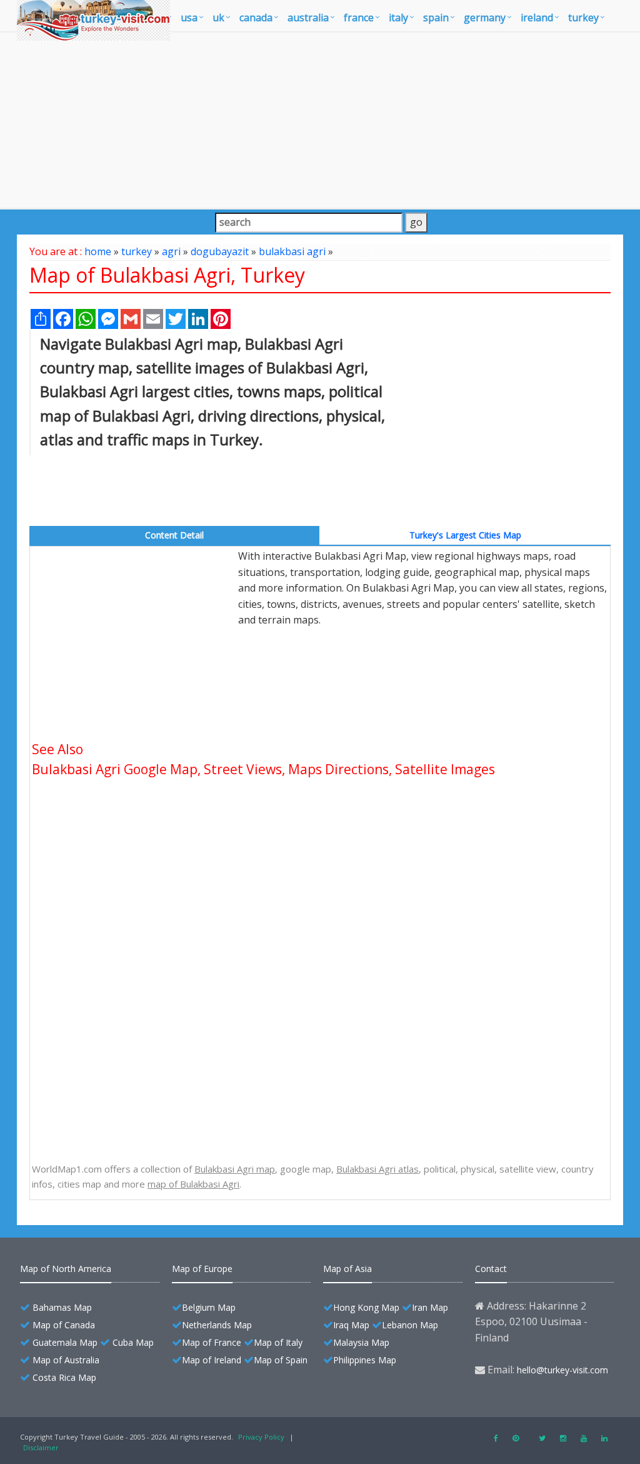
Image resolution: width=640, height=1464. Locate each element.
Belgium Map (209, 1307)
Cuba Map (133, 1342)
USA (189, 17)
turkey (583, 17)
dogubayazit (220, 251)
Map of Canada (63, 1325)
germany (485, 17)
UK (218, 17)
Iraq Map (351, 1325)
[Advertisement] (320, 120)
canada (255, 17)
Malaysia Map (361, 1342)
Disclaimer (41, 1447)
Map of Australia (65, 1360)
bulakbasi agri (292, 251)
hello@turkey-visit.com (562, 1370)
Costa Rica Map (64, 1377)
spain (436, 17)
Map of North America (65, 1269)
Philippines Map (364, 1360)
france (359, 17)
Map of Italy (278, 1342)
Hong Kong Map (366, 1307)
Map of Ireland (211, 1360)
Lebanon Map (410, 1325)
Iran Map (430, 1307)
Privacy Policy (261, 1436)
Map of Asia (347, 1269)
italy (398, 17)
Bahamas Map (62, 1307)
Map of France (211, 1342)
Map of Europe (202, 1269)
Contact (491, 1269)
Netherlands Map (217, 1325)
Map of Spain (281, 1360)
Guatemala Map (65, 1342)
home (97, 251)
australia (308, 17)
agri (171, 251)
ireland (537, 17)
